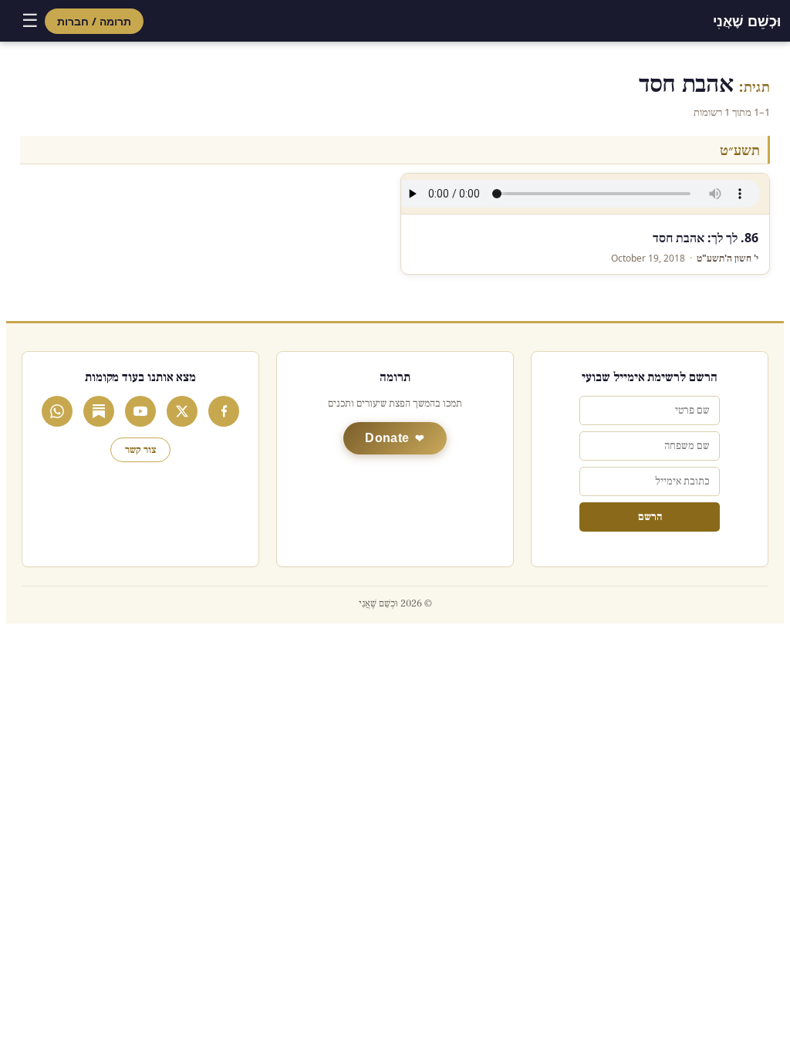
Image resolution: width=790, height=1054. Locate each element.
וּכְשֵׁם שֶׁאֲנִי (747, 21)
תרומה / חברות (94, 21)
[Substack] (98, 411)
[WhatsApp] (57, 411)
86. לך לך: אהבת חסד (705, 237)
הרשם (650, 517)
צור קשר (140, 450)
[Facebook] (223, 411)
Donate (387, 437)
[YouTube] (140, 411)
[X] (182, 411)
